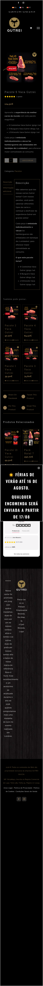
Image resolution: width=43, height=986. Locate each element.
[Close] (39, 468)
